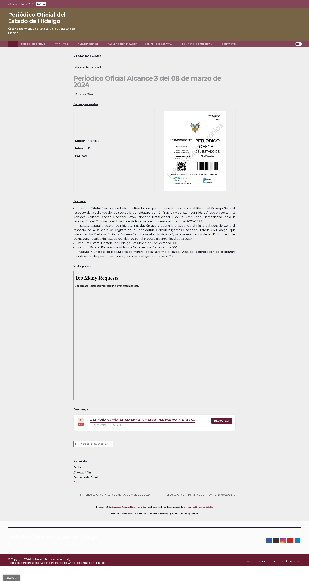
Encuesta (277, 561)
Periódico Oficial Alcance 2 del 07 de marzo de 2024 (116, 494)
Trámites (62, 44)
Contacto (229, 44)
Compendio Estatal (159, 44)
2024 (76, 482)
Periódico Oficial (33, 44)
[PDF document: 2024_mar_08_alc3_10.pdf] (154, 335)
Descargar (221, 420)
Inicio (249, 561)
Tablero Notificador (123, 44)
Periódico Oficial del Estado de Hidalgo (37, 17)
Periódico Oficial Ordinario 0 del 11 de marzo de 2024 (198, 494)
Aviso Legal (293, 561)
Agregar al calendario (94, 443)
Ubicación (262, 561)
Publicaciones (88, 44)
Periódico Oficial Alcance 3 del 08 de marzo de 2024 (142, 420)
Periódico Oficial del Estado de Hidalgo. (80, 562)
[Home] (13, 44)
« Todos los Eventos (87, 56)
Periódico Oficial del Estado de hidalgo (130, 507)
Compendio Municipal (197, 44)
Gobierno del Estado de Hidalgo (198, 507)
